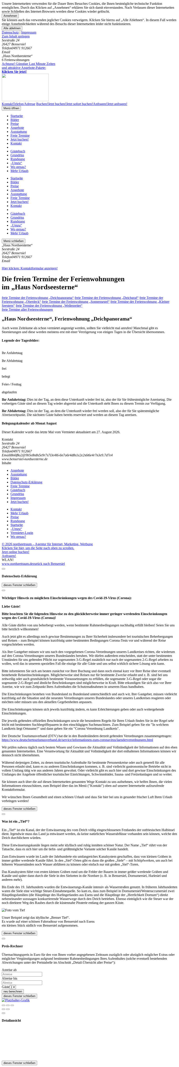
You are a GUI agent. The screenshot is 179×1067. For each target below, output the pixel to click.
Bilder (14, 120)
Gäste (6, 987)
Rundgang (17, 159)
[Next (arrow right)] (8, 1009)
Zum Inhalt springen (16, 36)
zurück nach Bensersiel (49, 564)
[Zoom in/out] (12, 1005)
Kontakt (16, 143)
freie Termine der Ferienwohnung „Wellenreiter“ (49, 305)
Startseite (16, 116)
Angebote (17, 128)
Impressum (28, 32)
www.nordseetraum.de (17, 564)
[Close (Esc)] (3, 1005)
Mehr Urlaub (19, 171)
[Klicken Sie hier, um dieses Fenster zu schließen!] (3, 568)
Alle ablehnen (12, 28)
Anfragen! (9, 556)
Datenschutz (10, 32)
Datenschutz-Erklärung (26, 482)
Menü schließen (13, 241)
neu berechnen (12, 991)
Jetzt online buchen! (15, 552)
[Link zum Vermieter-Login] (16, 1000)
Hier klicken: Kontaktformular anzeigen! (30, 268)
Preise (14, 124)
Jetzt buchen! (19, 139)
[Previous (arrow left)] (3, 1009)
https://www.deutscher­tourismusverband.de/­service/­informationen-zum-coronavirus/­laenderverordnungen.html (77, 740)
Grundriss (17, 155)
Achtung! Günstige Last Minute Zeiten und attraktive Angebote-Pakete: (28, 67)
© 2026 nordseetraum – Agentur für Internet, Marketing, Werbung (47, 544)
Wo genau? (18, 167)
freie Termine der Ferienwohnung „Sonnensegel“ (76, 301)
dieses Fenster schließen (19, 585)
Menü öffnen (11, 108)
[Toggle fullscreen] (8, 1005)
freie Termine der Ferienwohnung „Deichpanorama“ (38, 298)
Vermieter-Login (21, 533)
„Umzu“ (16, 163)
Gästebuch (17, 151)
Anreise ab (9, 970)
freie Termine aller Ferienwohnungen (27, 309)
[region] (89, 36)
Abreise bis (9, 978)
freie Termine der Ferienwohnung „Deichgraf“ (107, 298)
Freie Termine (20, 135)
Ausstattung (18, 131)
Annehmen (10, 15)
